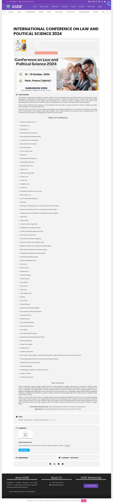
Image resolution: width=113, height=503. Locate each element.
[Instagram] (97, 1)
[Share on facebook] (50, 464)
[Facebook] (89, 1)
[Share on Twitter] (54, 464)
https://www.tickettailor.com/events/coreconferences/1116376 (62, 409)
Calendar (65, 458)
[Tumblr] (102, 1)
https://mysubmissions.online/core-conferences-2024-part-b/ (67, 407)
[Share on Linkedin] (58, 464)
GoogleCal (74, 458)
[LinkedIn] (94, 1)
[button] (49, 6)
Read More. (67, 445)
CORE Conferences (25, 442)
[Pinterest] (99, 1)
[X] (91, 1)
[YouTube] (104, 1)
